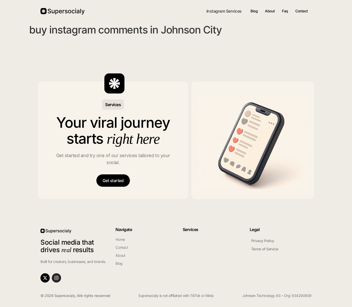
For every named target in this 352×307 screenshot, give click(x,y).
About (270, 11)
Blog (254, 11)
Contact (301, 11)
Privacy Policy (262, 240)
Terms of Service (264, 249)
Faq (285, 11)
